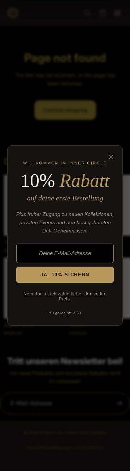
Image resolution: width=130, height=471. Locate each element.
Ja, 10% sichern (64, 274)
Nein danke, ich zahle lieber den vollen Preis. (65, 296)
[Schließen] (111, 157)
